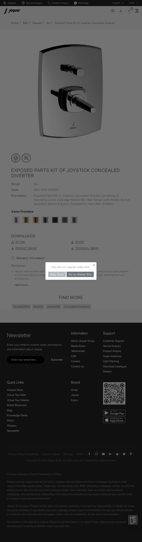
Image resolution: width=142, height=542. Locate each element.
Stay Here (57, 274)
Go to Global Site (80, 274)
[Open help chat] (133, 520)
